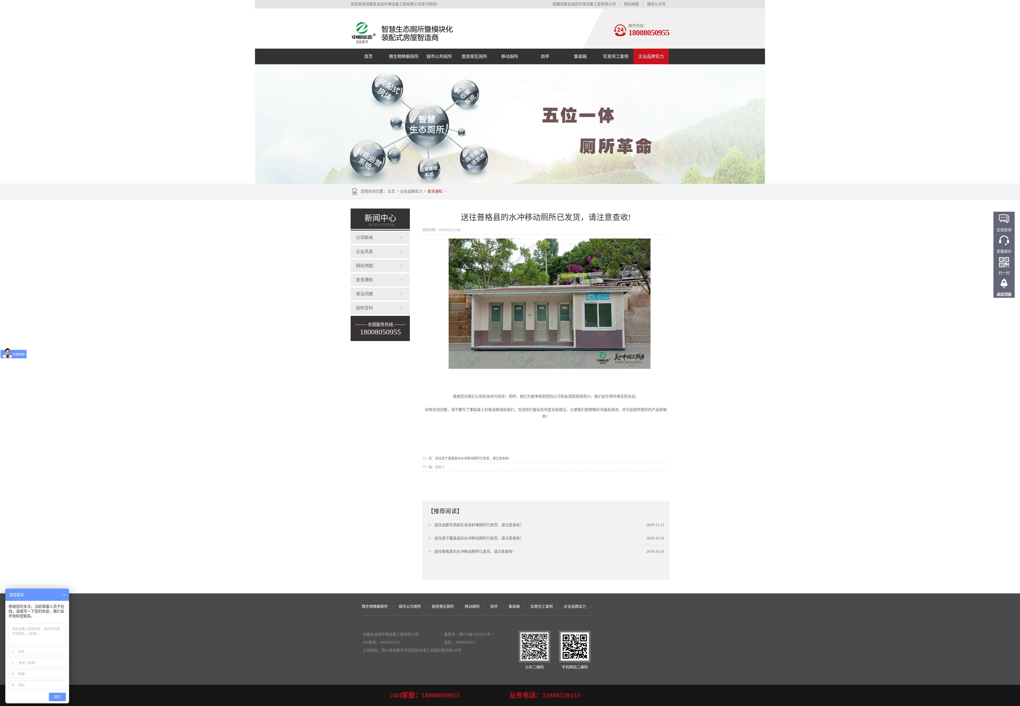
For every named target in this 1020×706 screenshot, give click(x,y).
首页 (368, 56)
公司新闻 (364, 237)
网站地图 (631, 4)
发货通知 (434, 191)
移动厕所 (509, 56)
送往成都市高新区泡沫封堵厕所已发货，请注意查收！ (479, 525)
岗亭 (545, 56)
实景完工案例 (615, 56)
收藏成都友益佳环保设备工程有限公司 (584, 4)
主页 (391, 191)
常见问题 (364, 294)
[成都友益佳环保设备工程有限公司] (430, 43)
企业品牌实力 (651, 56)
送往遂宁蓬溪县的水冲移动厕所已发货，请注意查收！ (473, 458)
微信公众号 (656, 4)
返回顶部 (1004, 294)
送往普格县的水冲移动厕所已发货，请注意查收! (474, 552)
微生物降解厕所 (404, 56)
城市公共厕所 (439, 56)
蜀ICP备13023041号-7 (476, 634)
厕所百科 (364, 308)
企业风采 (364, 251)
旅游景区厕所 (474, 56)
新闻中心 (380, 220)
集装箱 (580, 56)
